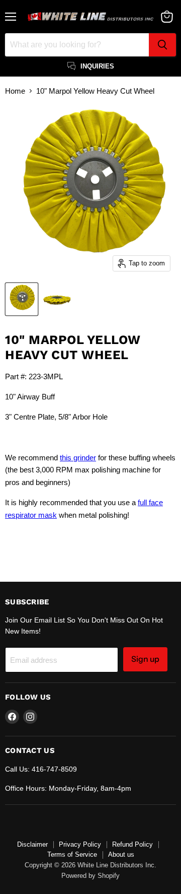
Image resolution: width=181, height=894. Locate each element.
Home (15, 91)
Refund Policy (132, 844)
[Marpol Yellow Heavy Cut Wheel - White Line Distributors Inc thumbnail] (22, 299)
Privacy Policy (80, 844)
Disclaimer (32, 844)
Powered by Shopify (90, 875)
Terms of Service (72, 854)
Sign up (145, 659)
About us (121, 854)
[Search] (162, 44)
